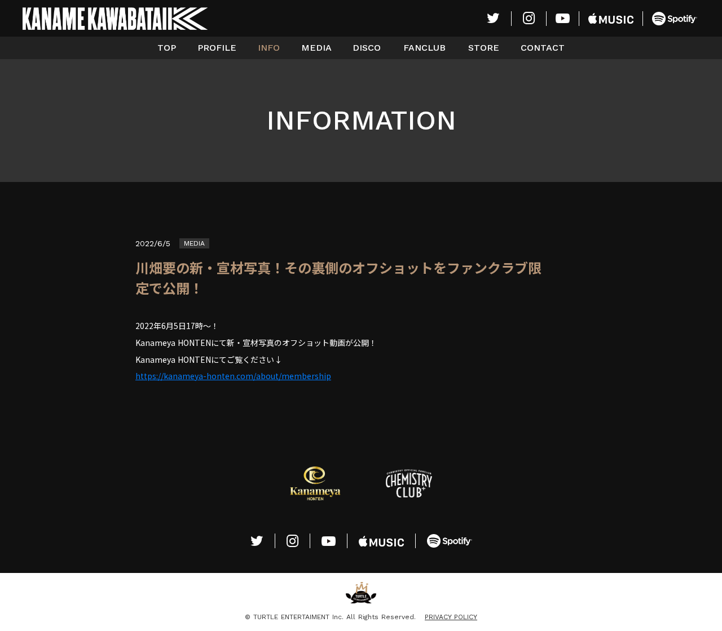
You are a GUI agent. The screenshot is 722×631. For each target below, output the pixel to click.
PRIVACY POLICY (451, 617)
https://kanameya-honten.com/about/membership (233, 375)
